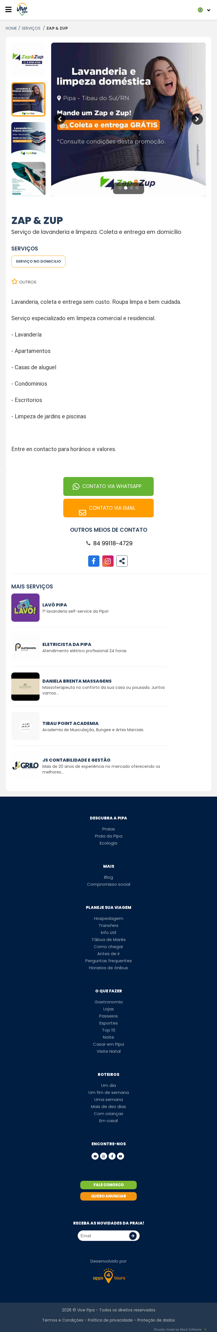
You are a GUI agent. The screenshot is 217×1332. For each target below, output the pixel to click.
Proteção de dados (156, 1320)
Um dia (108, 1085)
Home (11, 28)
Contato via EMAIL (112, 508)
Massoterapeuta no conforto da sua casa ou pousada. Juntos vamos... (103, 690)
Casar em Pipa (108, 1044)
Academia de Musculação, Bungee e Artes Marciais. (93, 730)
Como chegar (108, 946)
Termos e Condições (62, 1320)
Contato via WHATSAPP (112, 486)
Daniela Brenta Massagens (77, 681)
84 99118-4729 (113, 543)
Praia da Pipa (108, 836)
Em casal (108, 1121)
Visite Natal (109, 1051)
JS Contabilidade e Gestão (76, 760)
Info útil (108, 932)
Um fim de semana (108, 1092)
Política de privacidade (110, 1320)
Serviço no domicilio (38, 261)
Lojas (108, 1009)
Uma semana (108, 1099)
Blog (108, 877)
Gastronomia (109, 1002)
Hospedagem (108, 918)
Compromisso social (108, 884)
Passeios (108, 1016)
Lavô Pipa (54, 605)
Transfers (108, 925)
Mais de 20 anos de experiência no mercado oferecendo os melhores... (101, 769)
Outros (27, 282)
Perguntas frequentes (108, 961)
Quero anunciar (108, 1196)
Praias (108, 829)
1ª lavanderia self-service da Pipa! (75, 611)
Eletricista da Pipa (66, 644)
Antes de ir (108, 954)
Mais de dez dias (108, 1106)
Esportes (108, 1023)
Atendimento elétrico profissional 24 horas (84, 651)
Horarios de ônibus (108, 968)
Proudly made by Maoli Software (177, 1329)
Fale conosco (109, 1185)
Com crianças (108, 1113)
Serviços (32, 28)
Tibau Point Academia (70, 723)
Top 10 (108, 1030)
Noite (108, 1037)
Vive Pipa (86, 1310)
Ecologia (108, 843)
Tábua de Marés (109, 939)
